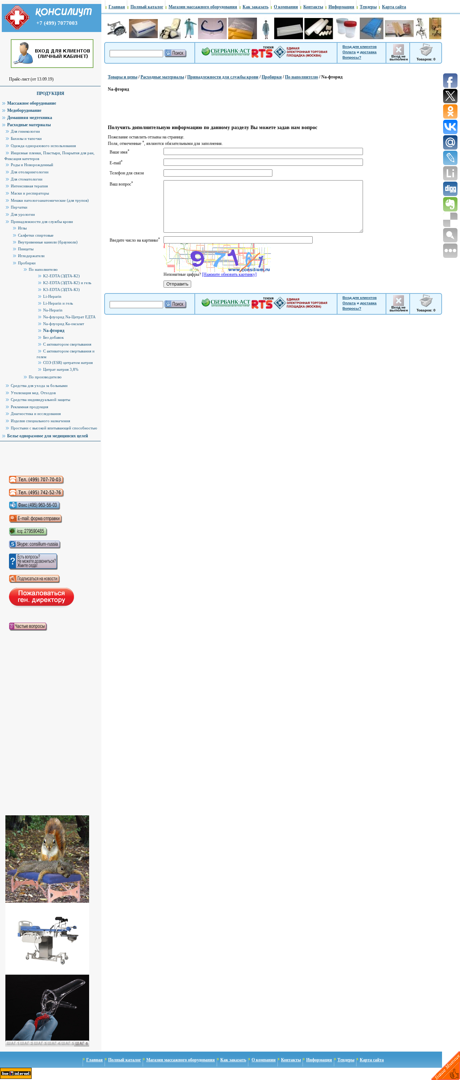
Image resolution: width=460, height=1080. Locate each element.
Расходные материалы (162, 76)
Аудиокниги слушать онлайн (46, 458)
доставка (368, 52)
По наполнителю (301, 76)
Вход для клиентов (359, 47)
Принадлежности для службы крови (222, 76)
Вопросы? (351, 57)
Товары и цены (122, 76)
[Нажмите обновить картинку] (229, 274)
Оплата (349, 52)
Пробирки (272, 76)
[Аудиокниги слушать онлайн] (46, 458)
